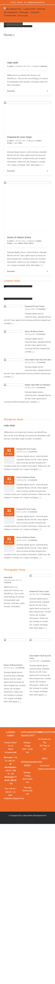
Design (9, 143)
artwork (20, 243)
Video (20, 143)
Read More (11, 91)
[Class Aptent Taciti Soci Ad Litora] (13, 364)
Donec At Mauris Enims (19, 237)
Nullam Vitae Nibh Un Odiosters (37, 385)
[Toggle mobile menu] (50, 18)
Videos (31, 243)
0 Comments (41, 309)
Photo (26, 243)
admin (11, 66)
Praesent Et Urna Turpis (19, 137)
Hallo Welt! (12, 62)
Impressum (44, 765)
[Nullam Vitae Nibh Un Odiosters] (13, 390)
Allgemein (43, 66)
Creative (38, 141)
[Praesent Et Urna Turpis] (13, 311)
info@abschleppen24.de (36, 2)
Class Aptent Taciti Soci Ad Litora (38, 360)
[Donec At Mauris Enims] (13, 340)
